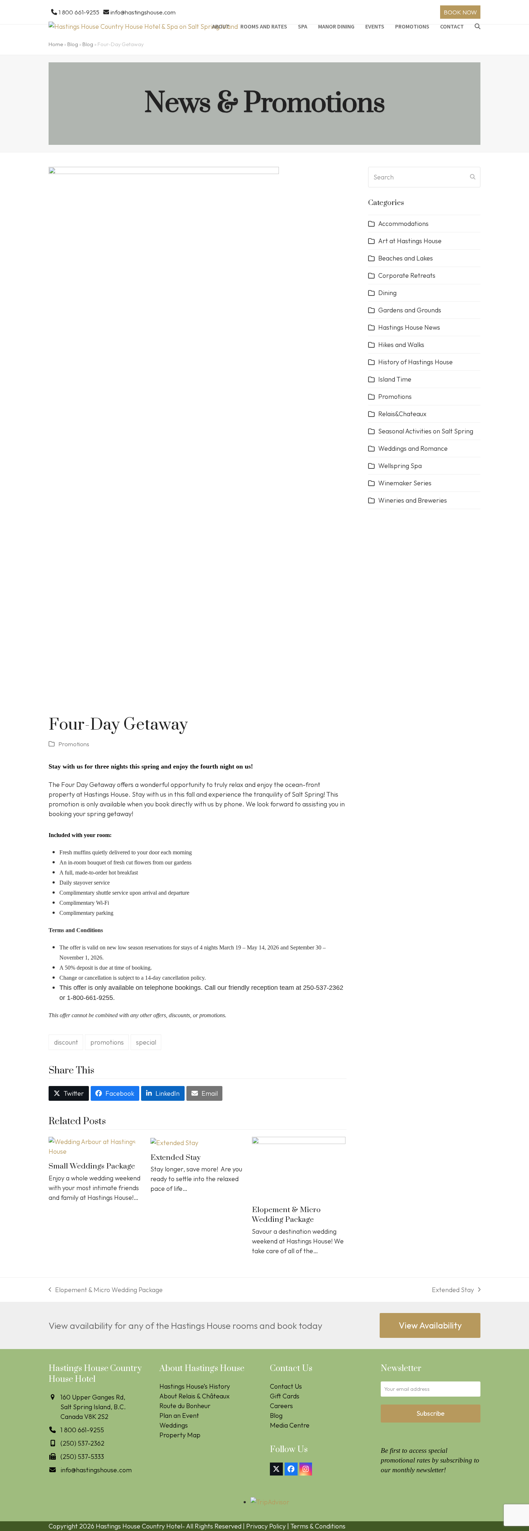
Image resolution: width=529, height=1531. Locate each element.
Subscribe (430, 1413)
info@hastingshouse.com (143, 12)
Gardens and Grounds (409, 310)
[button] (477, 26)
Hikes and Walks (401, 345)
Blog (72, 44)
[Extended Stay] (174, 1142)
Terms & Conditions (317, 1526)
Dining (387, 293)
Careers (281, 1406)
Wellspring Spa (400, 466)
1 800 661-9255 (79, 12)
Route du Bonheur (185, 1406)
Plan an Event (179, 1415)
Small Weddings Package (92, 1166)
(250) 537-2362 (82, 1443)
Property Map (179, 1435)
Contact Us (286, 1386)
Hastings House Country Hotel (139, 1526)
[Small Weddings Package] (96, 1146)
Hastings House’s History (194, 1386)
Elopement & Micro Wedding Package (286, 1214)
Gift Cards (284, 1396)
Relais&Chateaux (402, 414)
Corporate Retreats (406, 275)
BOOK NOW (460, 12)
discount (66, 1042)
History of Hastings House (415, 362)
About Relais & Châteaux (194, 1396)
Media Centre (289, 1425)
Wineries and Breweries (412, 500)
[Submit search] (472, 177)
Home (56, 44)
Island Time (394, 379)
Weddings (173, 1425)
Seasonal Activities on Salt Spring (425, 431)
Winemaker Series (404, 483)
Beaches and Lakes (405, 258)
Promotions (73, 744)
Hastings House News (409, 327)
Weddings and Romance (413, 448)
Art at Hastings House (410, 241)
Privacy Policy (266, 1526)
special (146, 1042)
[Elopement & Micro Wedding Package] (298, 1167)
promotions (107, 1042)
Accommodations (403, 223)
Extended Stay (175, 1157)
